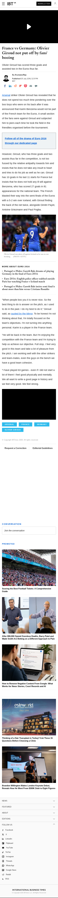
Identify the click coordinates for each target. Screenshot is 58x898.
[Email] (30, 85)
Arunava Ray (20, 75)
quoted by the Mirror (22, 313)
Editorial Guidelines (43, 448)
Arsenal (6, 95)
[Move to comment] (36, 85)
